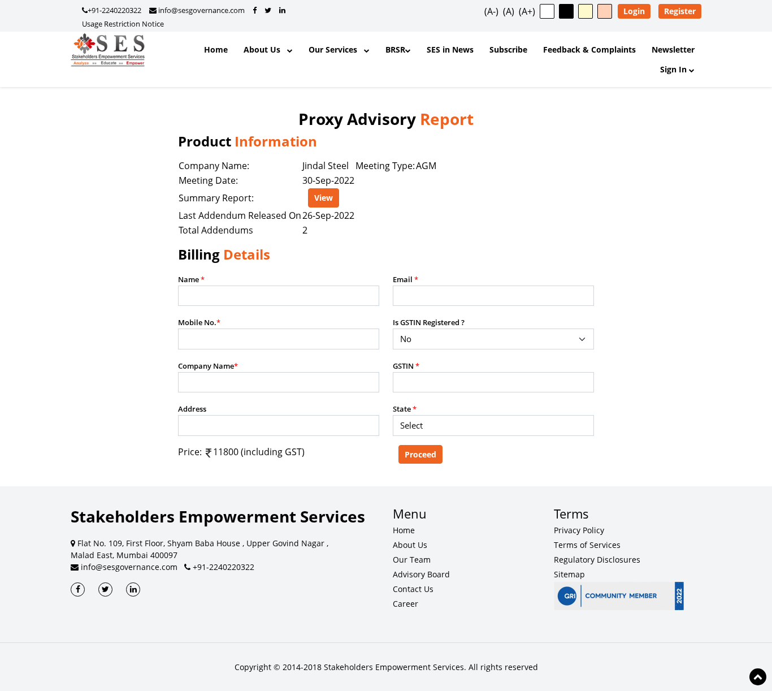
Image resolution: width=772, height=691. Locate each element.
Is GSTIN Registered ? (429, 322)
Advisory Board (421, 574)
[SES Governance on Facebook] (255, 10)
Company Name (208, 366)
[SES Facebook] (78, 589)
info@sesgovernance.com (201, 10)
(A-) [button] (491, 11)
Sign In (674, 69)
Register (680, 11)
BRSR (395, 49)
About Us (265, 49)
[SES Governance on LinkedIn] (282, 10)
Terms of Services (587, 544)
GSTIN (406, 366)
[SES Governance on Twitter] (267, 10)
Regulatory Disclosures (597, 559)
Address (192, 409)
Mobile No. (199, 322)
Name (191, 279)
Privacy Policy (579, 530)
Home (216, 49)
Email (405, 279)
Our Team (412, 559)
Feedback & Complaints (589, 49)
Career (405, 603)
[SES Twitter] (105, 589)
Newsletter (673, 49)
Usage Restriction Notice (123, 24)
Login (634, 11)
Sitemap (569, 574)
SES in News (450, 49)
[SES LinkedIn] (133, 589)
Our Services (336, 49)
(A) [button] (508, 11)
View (323, 197)
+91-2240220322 (114, 10)
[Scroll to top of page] (757, 676)
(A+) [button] (527, 11)
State (405, 409)
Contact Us (413, 589)
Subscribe (508, 49)
